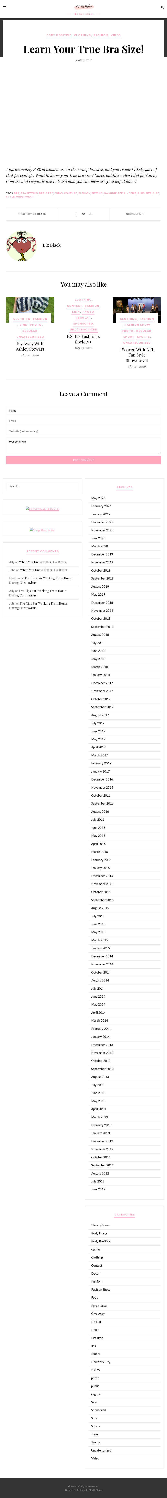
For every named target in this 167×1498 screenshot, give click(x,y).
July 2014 (97, 988)
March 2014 (99, 1020)
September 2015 (102, 900)
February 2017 (101, 763)
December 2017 (102, 683)
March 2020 (99, 546)
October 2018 (101, 618)
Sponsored (83, 323)
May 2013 (98, 1101)
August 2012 (100, 1173)
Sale (94, 1402)
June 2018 (98, 650)
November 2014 (102, 964)
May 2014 (98, 1004)
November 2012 (102, 1149)
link (23, 324)
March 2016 (99, 851)
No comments (135, 214)
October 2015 (101, 892)
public (95, 1386)
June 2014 (98, 996)
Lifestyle (97, 1338)
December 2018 (102, 602)
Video (116, 35)
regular (29, 330)
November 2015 (102, 884)
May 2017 (98, 739)
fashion (101, 35)
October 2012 (101, 1157)
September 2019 (102, 578)
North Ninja (95, 1489)
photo (36, 324)
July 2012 (97, 1181)
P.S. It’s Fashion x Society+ (83, 338)
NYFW (95, 1370)
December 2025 (102, 522)
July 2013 (97, 1085)
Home (95, 1329)
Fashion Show (137, 324)
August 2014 (100, 980)
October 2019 (101, 570)
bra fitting (29, 193)
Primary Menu (5, 7)
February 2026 (101, 506)
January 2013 (100, 1133)
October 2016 (101, 795)
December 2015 (102, 876)
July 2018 (97, 643)
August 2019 (100, 586)
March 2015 (99, 940)
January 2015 (100, 948)
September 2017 (102, 707)
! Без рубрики (100, 1225)
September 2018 (102, 626)
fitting (97, 193)
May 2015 (98, 932)
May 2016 (98, 835)
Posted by (32, 214)
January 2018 (100, 675)
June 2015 (98, 924)
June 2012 (98, 1189)
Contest (74, 305)
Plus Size (145, 193)
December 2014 (102, 956)
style (10, 196)
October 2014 (101, 972)
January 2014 (100, 1036)
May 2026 (98, 498)
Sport (128, 336)
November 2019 (102, 562)
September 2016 (102, 803)
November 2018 (102, 610)
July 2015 (97, 916)
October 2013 (101, 1060)
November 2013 (102, 1052)
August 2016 (100, 811)
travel (95, 1434)
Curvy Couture (65, 193)
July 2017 (97, 723)
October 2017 (101, 699)
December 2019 (102, 554)
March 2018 (99, 667)
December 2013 (102, 1045)
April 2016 (98, 844)
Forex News (99, 1305)
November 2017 (102, 691)
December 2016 (102, 779)
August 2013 (100, 1077)
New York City (100, 1362)
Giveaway (98, 1313)
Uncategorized (30, 336)
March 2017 (99, 755)
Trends (96, 1442)
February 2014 (101, 1028)
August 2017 (100, 715)
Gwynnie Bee (113, 193)
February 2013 (101, 1125)
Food (94, 1297)
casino (95, 1249)
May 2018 (98, 659)
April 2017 (98, 747)
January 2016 (100, 868)
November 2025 (102, 530)
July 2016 (97, 819)
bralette (46, 193)
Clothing (82, 35)
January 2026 (100, 514)
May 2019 (98, 594)
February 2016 (101, 860)
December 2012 (102, 1141)
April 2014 (98, 1012)
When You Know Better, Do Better (43, 562)
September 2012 (102, 1165)
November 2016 (102, 787)
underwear (24, 196)
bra (16, 193)
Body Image (99, 1233)
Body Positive (58, 35)
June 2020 (98, 538)
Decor (95, 1273)
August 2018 (100, 634)
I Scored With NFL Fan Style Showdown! (136, 355)
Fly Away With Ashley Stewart (30, 346)
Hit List (96, 1322)
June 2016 (98, 827)
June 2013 (98, 1093)
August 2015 (100, 908)
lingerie (130, 193)
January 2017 (100, 771)
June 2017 (98, 731)
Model (95, 1354)
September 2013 (102, 1069)
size (156, 193)
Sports (143, 336)
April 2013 (98, 1109)
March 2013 (99, 1117)
